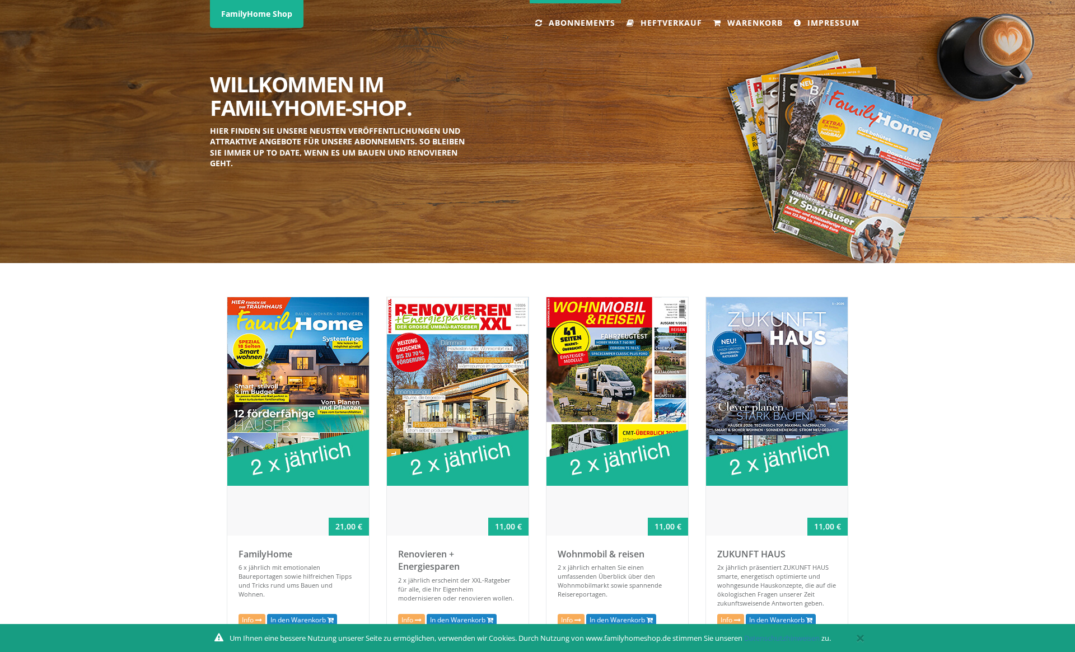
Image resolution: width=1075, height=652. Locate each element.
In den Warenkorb (299, 620)
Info (248, 620)
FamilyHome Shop (256, 13)
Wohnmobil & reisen (601, 554)
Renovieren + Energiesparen (429, 560)
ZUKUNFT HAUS (751, 554)
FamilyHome (265, 554)
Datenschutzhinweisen (782, 638)
